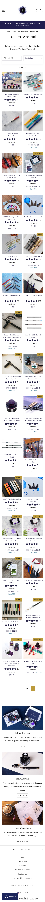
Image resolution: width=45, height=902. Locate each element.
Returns (22, 866)
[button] (10, 100)
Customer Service (22, 870)
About (22, 857)
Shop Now (22, 795)
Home (9, 32)
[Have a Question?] (22, 813)
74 (27, 688)
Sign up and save (22, 886)
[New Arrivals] (22, 764)
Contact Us (22, 841)
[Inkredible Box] (22, 718)
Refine (10, 58)
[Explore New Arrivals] (22, 25)
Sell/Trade (22, 861)
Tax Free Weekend (20, 32)
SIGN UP (22, 746)
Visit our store (21, 849)
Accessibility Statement (22, 878)
